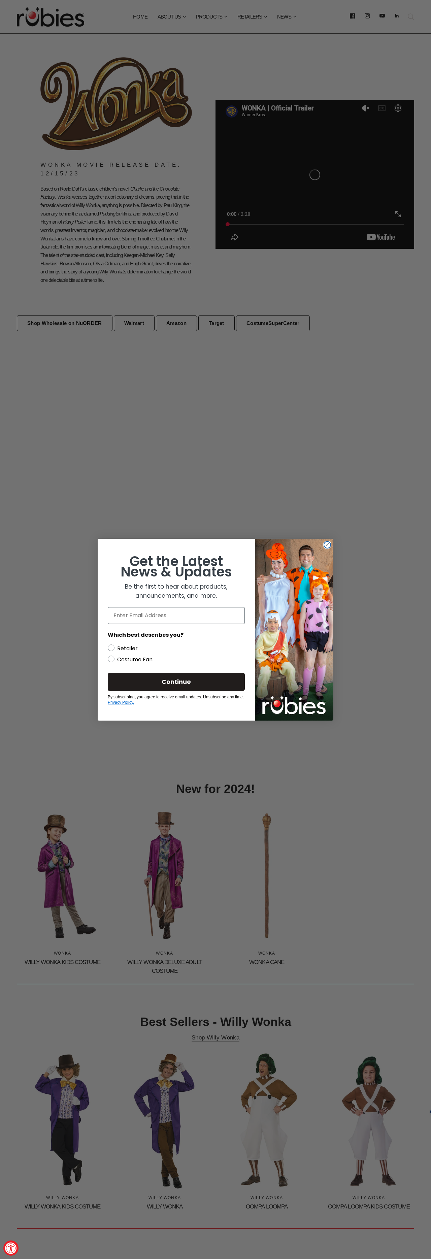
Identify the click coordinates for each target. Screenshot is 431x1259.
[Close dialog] (327, 544)
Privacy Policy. (121, 702)
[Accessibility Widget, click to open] (11, 1248)
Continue (176, 681)
